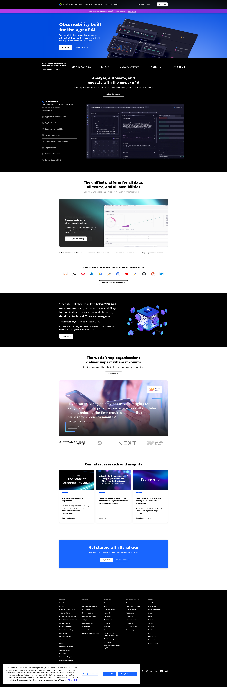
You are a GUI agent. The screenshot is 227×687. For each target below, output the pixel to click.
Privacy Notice (73, 680)
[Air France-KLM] (72, 442)
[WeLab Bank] (155, 442)
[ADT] (99, 442)
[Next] (127, 442)
